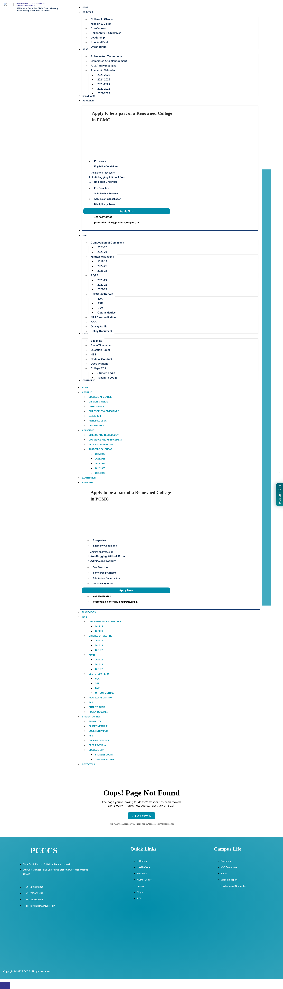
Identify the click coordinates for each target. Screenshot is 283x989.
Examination (89, 478)
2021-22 (99, 650)
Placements (89, 612)
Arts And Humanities (101, 444)
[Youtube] (276, 577)
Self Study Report (100, 674)
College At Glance (100, 397)
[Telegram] (276, 586)
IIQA (97, 678)
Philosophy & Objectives (104, 411)
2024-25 (99, 626)
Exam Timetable (98, 726)
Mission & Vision (98, 402)
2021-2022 (100, 473)
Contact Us (88, 764)
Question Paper (98, 731)
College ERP (96, 750)
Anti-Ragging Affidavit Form (109, 177)
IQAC (84, 617)
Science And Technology (104, 435)
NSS (91, 735)
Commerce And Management (105, 440)
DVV (97, 688)
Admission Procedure (103, 172)
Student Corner (91, 717)
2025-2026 (100, 454)
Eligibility (95, 721)
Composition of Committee (105, 621)
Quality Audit (97, 707)
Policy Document (99, 712)
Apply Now (126, 211)
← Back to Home (141, 815)
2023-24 (99, 631)
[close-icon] (264, 171)
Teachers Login (104, 759)
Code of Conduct (99, 740)
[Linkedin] (276, 594)
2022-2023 (100, 468)
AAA (91, 702)
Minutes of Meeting (100, 636)
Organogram (96, 425)
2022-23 (99, 645)
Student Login (104, 755)
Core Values (96, 406)
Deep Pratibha (97, 745)
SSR (97, 683)
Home (85, 387)
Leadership (95, 416)
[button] (171, 172)
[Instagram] (276, 568)
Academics (88, 430)
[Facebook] (276, 560)
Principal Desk (97, 421)
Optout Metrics (104, 693)
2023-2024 (100, 463)
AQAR (92, 655)
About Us (87, 392)
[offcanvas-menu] (269, 168)
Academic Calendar (100, 449)
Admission (87, 482)
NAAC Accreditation (100, 697)
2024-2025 (100, 459)
